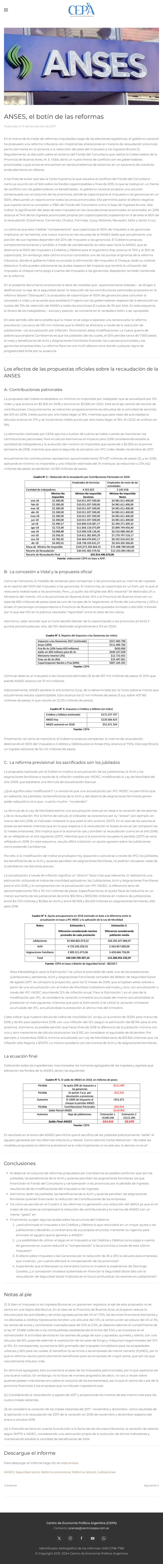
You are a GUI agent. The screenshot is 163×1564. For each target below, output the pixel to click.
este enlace (69, 1463)
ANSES (9, 1472)
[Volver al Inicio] (81, 10)
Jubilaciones (106, 1472)
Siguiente (150, 1485)
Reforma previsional (56, 1472)
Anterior (11, 1485)
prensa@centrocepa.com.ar (89, 1528)
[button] (6, 10)
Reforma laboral (84, 1472)
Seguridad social (28, 1472)
